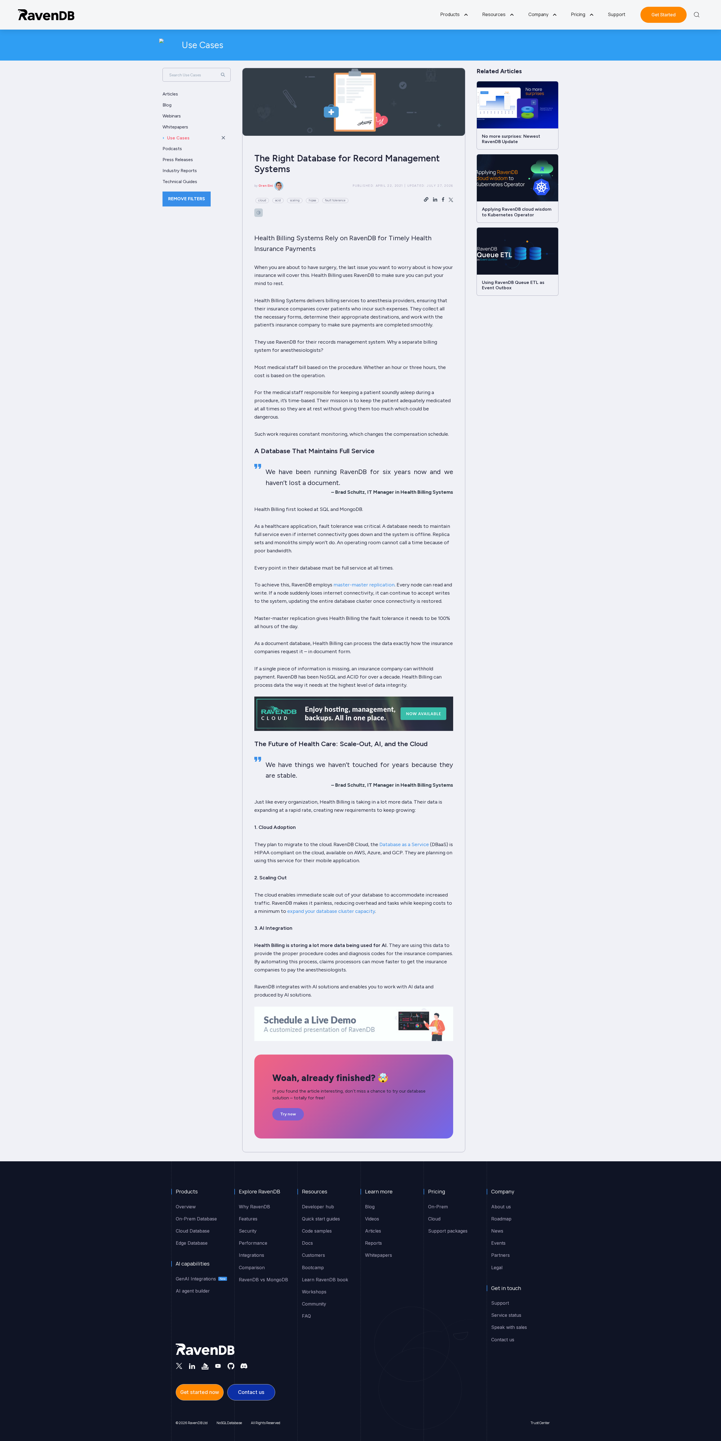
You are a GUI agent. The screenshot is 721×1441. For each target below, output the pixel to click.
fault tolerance (335, 200)
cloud (262, 200)
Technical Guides (180, 181)
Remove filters (186, 198)
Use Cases (202, 45)
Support (616, 14)
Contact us (251, 1392)
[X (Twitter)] (179, 1365)
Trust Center (540, 1422)
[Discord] (244, 1365)
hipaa (312, 200)
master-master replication (364, 585)
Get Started (663, 14)
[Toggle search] (696, 15)
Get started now (199, 1392)
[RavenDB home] (205, 1349)
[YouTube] (218, 1365)
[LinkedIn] (192, 1365)
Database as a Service (404, 844)
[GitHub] (231, 1365)
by (263, 186)
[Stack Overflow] (205, 1365)
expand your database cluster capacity (331, 911)
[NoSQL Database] (46, 14)
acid (278, 200)
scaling (295, 200)
